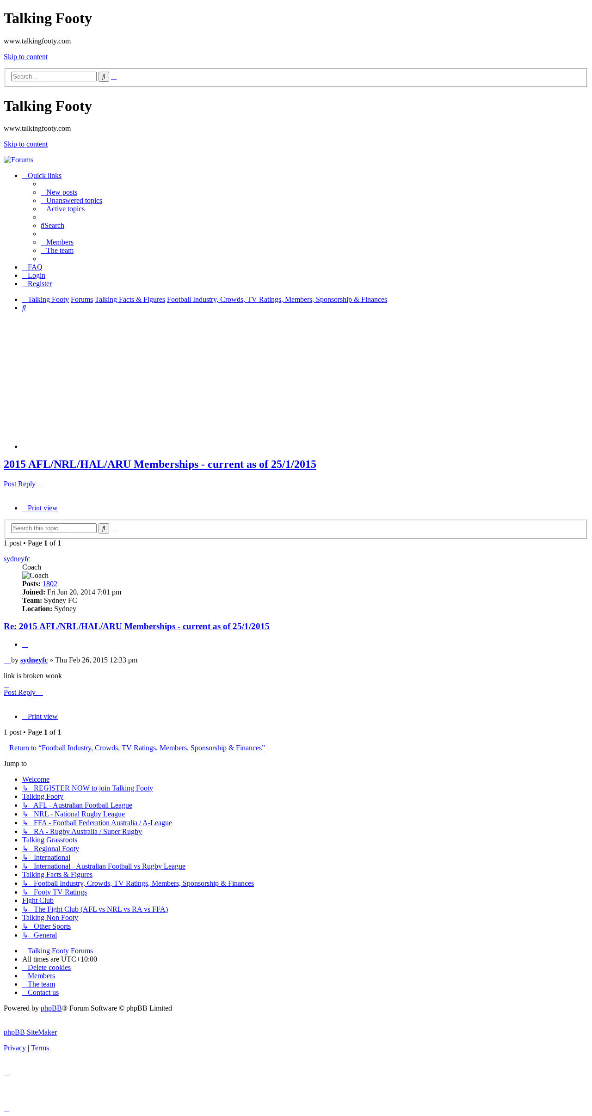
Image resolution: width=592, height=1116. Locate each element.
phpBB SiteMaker (30, 1032)
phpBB (51, 1008)
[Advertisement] (305, 384)
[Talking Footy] (18, 160)
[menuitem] (59, 192)
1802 (50, 584)
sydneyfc (17, 559)
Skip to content (26, 57)
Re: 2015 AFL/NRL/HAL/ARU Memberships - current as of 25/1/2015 (137, 626)
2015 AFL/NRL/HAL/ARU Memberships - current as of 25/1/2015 (160, 464)
